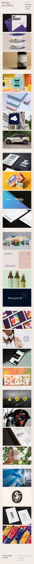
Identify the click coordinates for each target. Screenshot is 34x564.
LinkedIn (21, 560)
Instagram (21, 558)
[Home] (7, 4)
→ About (27, 9)
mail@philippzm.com (25, 556)
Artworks (28, 7)
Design (27, 2)
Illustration (28, 4)
